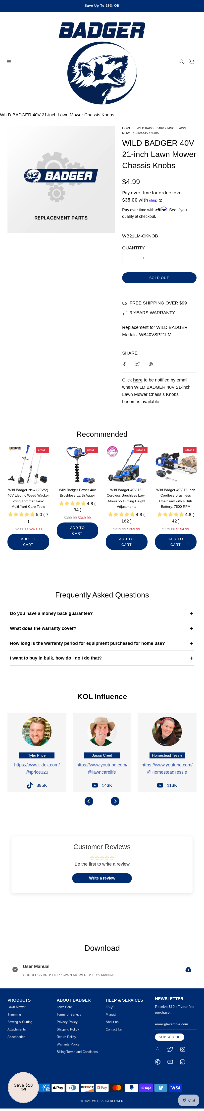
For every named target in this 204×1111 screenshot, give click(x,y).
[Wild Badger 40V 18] (127, 464)
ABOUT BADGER (74, 1000)
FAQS (110, 1007)
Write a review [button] (102, 878)
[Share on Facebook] (124, 364)
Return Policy (66, 1037)
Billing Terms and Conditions (77, 1052)
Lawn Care (64, 1007)
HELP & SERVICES (124, 1000)
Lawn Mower (16, 1007)
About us (112, 1022)
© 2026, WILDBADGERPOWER (102, 1101)
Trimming (14, 1014)
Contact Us (114, 1029)
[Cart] (192, 61)
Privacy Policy (67, 1022)
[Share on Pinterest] (151, 364)
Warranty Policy (68, 1044)
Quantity (133, 247)
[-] (126, 258)
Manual (111, 1014)
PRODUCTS (19, 1000)
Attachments (16, 1029)
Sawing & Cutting (19, 1022)
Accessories (16, 1037)
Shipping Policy (68, 1029)
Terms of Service (69, 1014)
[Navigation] (8, 61)
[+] (143, 258)
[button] (89, 801)
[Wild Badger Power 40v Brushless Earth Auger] (78, 464)
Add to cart (28, 541)
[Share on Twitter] (138, 364)
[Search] (182, 61)
